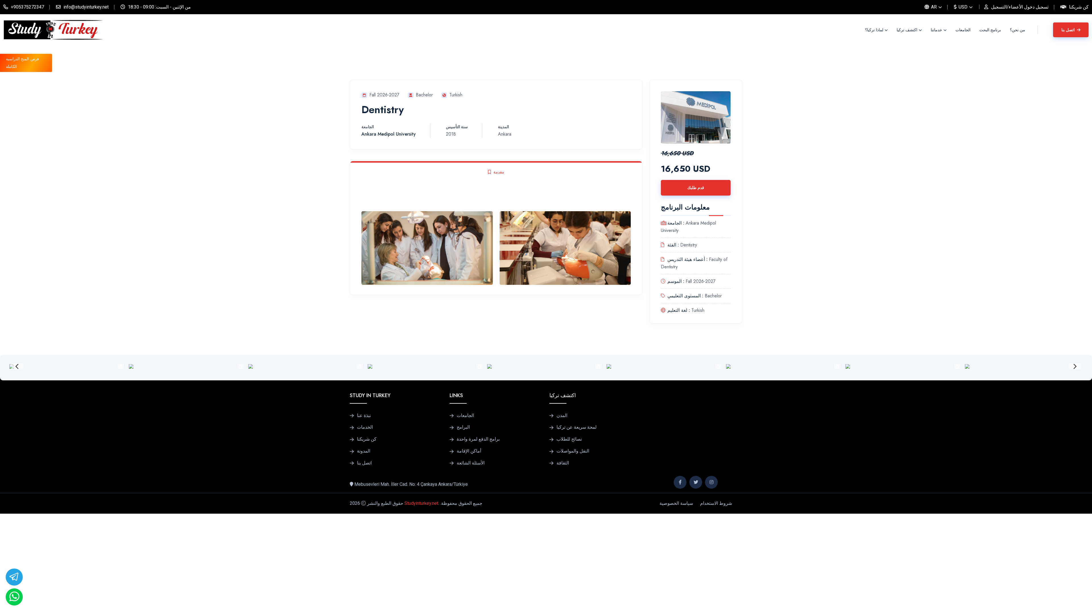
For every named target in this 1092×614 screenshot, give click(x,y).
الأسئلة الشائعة (471, 463)
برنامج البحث (990, 30)
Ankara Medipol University (388, 134)
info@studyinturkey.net (86, 7)
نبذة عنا (364, 415)
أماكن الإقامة (469, 451)
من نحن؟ (1017, 30)
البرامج (463, 427)
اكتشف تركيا (907, 30)
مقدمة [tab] (498, 172)
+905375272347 (27, 7)
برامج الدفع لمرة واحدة (478, 439)
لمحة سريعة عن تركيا (577, 427)
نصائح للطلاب (569, 439)
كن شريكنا (1079, 7)
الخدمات (365, 427)
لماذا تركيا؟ (874, 30)
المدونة (363, 451)
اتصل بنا (1068, 30)
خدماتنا (936, 30)
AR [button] (933, 7)
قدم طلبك (695, 187)
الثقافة (563, 463)
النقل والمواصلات (573, 451)
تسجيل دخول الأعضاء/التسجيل (1019, 7)
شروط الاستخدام (716, 503)
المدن (562, 415)
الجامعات (963, 30)
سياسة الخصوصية (676, 503)
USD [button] (962, 7)
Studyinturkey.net (421, 503)
